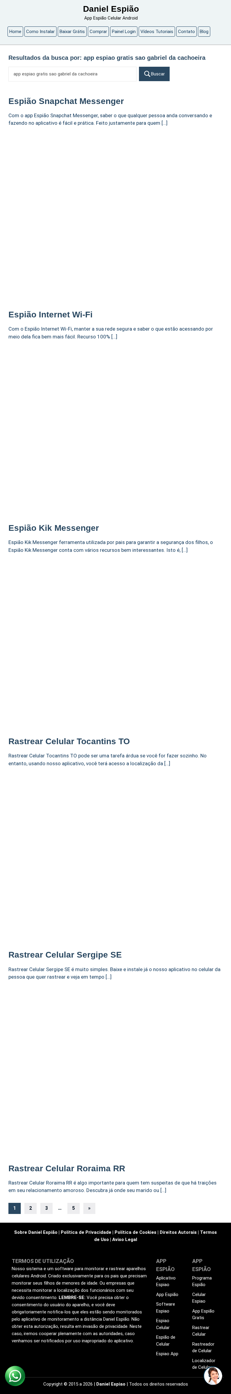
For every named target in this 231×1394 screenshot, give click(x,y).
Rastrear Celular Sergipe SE (65, 954)
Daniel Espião (111, 9)
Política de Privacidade (86, 1232)
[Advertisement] (115, 178)
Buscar (158, 74)
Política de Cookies (135, 1232)
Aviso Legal (124, 1239)
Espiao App (167, 1353)
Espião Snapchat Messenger (66, 101)
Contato (186, 31)
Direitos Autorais (178, 1232)
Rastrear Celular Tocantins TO (69, 741)
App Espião (167, 1294)
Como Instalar (40, 31)
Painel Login (124, 31)
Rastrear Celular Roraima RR (66, 1168)
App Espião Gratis (203, 1314)
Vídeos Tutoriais (156, 31)
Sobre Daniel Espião (35, 1232)
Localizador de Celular (203, 1364)
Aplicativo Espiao (166, 1281)
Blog (204, 31)
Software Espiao (165, 1307)
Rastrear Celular (200, 1331)
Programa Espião (202, 1281)
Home (15, 31)
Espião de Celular (165, 1340)
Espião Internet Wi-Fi (50, 314)
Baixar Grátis (72, 31)
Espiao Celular (163, 1324)
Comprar (98, 31)
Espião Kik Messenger (53, 528)
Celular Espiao (199, 1298)
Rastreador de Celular (203, 1347)
